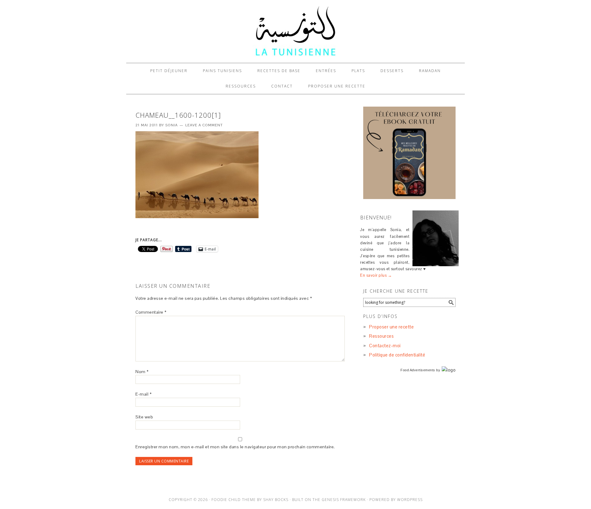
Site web (144, 417)
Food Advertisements (417, 370)
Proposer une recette (391, 327)
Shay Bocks (275, 499)
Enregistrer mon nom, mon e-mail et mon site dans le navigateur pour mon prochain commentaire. (235, 447)
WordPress (410, 499)
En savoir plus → (376, 275)
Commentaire (151, 312)
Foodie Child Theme (233, 499)
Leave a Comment (204, 125)
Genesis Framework (344, 499)
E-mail (143, 394)
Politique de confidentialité (397, 355)
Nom (142, 371)
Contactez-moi (385, 345)
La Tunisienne (295, 31)
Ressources (381, 336)
